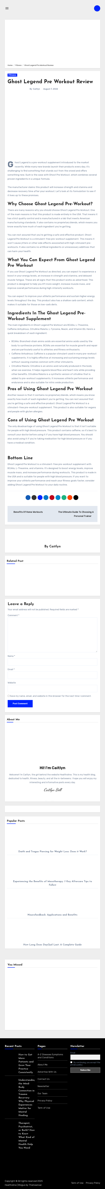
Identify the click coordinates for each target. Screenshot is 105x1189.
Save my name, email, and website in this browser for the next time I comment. (50, 696)
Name (11, 656)
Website (12, 682)
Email (11, 669)
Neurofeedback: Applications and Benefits (52, 915)
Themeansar (35, 1185)
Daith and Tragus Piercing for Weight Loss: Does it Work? (52, 851)
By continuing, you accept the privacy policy (85, 1063)
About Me (43, 1064)
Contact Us (43, 1079)
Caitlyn (36, 89)
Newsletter (43, 1086)
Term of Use (44, 1108)
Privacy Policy (45, 1100)
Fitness (12, 75)
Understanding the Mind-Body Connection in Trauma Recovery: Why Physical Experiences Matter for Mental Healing (27, 1098)
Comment (13, 615)
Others (62, 984)
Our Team (43, 1093)
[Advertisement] (53, 41)
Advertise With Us (47, 1072)
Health (15, 984)
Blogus (21, 1185)
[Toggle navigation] (7, 8)
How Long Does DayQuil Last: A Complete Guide (52, 945)
